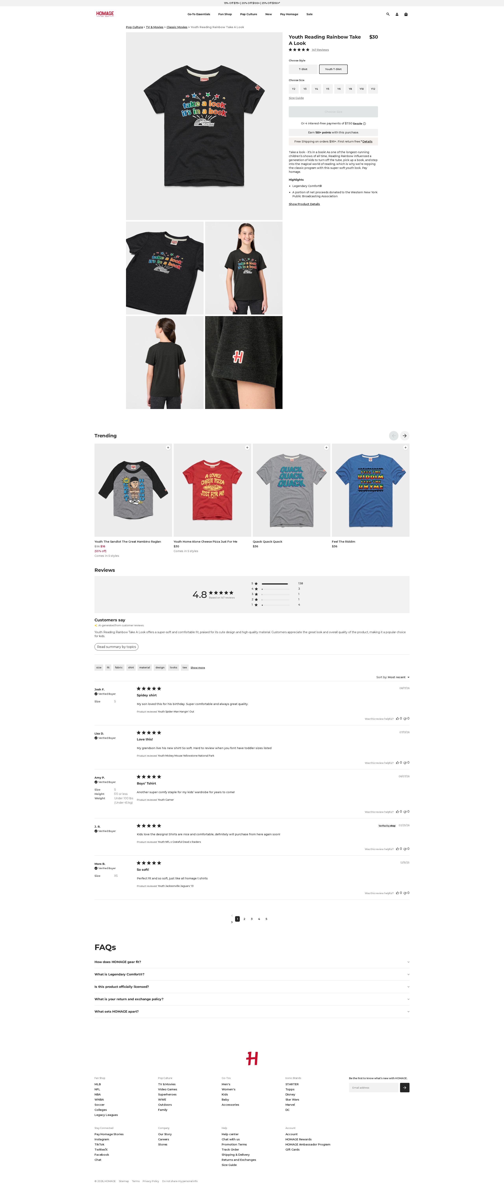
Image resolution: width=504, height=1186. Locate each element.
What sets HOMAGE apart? (116, 1011)
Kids (225, 1094)
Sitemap (124, 1181)
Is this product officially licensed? (121, 987)
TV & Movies (154, 27)
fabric (119, 667)
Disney (290, 1094)
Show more (198, 667)
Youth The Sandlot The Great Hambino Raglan (127, 541)
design (160, 667)
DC (287, 1110)
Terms (136, 1181)
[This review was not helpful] (405, 718)
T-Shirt (303, 69)
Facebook (101, 1154)
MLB (97, 1084)
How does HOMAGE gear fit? (117, 962)
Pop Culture (134, 27)
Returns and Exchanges (239, 1160)
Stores (162, 1144)
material (144, 667)
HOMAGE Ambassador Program (308, 1144)
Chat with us (231, 1139)
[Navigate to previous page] (252, 916)
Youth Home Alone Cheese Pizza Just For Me (205, 541)
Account (291, 1134)
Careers (163, 1139)
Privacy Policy (151, 1181)
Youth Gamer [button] (166, 799)
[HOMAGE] (105, 14)
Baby (225, 1099)
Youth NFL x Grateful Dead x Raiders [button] (179, 841)
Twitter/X (100, 1149)
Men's (226, 1084)
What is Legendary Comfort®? (119, 974)
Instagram (101, 1139)
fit (108, 667)
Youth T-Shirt (333, 69)
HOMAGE (110, 1181)
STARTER (292, 1084)
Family (162, 1110)
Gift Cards (292, 1149)
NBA (97, 1094)
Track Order (230, 1149)
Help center (230, 1134)
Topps (290, 1089)
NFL (97, 1089)
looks (173, 667)
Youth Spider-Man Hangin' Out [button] (176, 711)
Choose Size (333, 112)
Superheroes (167, 1094)
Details (367, 141)
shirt (131, 667)
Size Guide (296, 98)
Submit (405, 1087)
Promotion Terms (234, 1144)
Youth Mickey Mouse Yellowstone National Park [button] (186, 755)
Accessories (230, 1104)
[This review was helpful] (397, 718)
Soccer (99, 1104)
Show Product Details (304, 204)
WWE (162, 1099)
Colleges (100, 1110)
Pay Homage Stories (108, 1134)
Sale (309, 14)
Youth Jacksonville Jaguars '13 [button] (176, 885)
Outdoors (165, 1104)
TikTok (99, 1144)
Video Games (167, 1089)
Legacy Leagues (106, 1115)
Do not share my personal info (180, 1181)
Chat (97, 1160)
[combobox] (393, 677)
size (98, 667)
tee (185, 667)
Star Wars (292, 1099)
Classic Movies (177, 27)
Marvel (290, 1104)
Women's (228, 1089)
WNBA (99, 1099)
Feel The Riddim (343, 541)
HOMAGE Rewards (298, 1139)
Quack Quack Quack (267, 541)
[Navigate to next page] (252, 922)
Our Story (165, 1134)
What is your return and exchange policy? (128, 999)
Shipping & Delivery (235, 1154)
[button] (406, 14)
